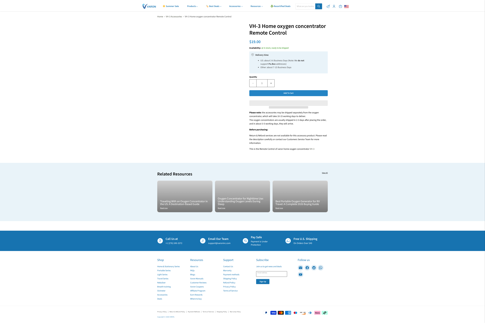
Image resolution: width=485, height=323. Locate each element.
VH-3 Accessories (174, 16)
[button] (288, 101)
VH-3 (312, 149)
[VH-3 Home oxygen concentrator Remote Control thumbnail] (162, 118)
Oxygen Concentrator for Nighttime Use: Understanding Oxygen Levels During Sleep (240, 201)
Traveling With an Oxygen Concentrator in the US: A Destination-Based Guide (184, 202)
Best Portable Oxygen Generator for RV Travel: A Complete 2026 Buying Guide (297, 202)
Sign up (263, 281)
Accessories (235, 6)
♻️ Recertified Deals (280, 6)
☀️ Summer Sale (171, 6)
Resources (256, 6)
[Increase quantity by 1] (271, 83)
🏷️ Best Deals (213, 6)
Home (160, 16)
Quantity (253, 77)
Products (192, 6)
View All (325, 173)
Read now (164, 208)
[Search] (318, 6)
